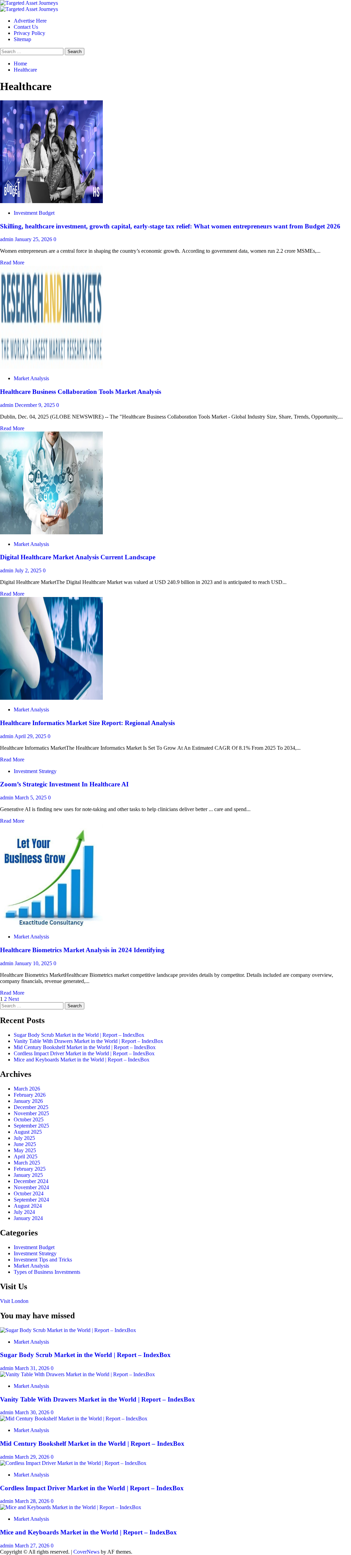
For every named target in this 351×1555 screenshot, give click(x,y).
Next (13, 999)
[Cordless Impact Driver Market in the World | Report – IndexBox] (73, 1463)
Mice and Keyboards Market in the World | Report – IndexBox (81, 1059)
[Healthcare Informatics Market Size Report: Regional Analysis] (51, 698)
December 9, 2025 (35, 405)
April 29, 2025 (31, 736)
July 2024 (24, 1212)
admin (7, 239)
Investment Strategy (35, 771)
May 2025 (25, 1150)
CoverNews (86, 1552)
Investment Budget (34, 213)
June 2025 (25, 1144)
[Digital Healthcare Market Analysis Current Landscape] (51, 532)
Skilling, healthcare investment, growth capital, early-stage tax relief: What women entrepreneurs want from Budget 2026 (170, 226)
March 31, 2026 (33, 1368)
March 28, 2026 (33, 1501)
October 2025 (29, 1119)
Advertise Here (30, 21)
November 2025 (31, 1113)
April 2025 (25, 1156)
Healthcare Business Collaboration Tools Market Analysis (80, 391)
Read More (12, 262)
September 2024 (31, 1200)
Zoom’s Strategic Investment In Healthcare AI (64, 784)
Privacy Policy (29, 33)
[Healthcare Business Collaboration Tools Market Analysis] (51, 367)
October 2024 (29, 1193)
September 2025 (31, 1126)
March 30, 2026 (33, 1412)
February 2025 (30, 1169)
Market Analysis (31, 378)
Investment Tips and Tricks (43, 1259)
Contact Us (26, 27)
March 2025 (27, 1163)
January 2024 (28, 1218)
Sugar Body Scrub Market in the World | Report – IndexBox (79, 1035)
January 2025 (28, 1175)
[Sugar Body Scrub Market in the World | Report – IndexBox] (68, 1330)
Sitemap (22, 39)
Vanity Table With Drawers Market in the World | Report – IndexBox (88, 1041)
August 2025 (28, 1132)
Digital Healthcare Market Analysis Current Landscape (77, 557)
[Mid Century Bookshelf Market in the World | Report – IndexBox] (73, 1418)
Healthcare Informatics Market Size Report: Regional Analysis (87, 722)
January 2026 (28, 1101)
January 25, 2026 (34, 239)
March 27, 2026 (33, 1545)
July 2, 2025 (29, 570)
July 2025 (24, 1138)
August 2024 (28, 1206)
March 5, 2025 (31, 797)
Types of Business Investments (47, 1272)
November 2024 (31, 1187)
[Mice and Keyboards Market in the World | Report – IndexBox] (70, 1507)
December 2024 (31, 1181)
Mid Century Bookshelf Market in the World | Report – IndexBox (85, 1047)
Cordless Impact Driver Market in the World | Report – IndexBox (84, 1053)
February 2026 (30, 1095)
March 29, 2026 (33, 1457)
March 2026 (27, 1089)
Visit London (14, 1301)
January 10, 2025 (34, 963)
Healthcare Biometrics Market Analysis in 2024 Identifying (82, 950)
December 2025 (31, 1107)
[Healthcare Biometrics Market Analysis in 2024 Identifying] (51, 925)
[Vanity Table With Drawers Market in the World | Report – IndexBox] (77, 1374)
